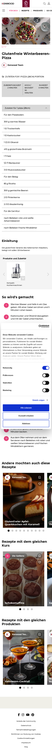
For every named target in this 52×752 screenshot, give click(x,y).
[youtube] (27, 714)
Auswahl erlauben (26, 416)
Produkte (38, 11)
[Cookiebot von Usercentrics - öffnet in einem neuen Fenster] (38, 326)
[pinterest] (32, 714)
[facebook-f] (19, 714)
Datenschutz (26, 725)
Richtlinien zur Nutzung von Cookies (26, 734)
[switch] (45, 375)
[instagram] (23, 714)
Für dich (13, 11)
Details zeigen (39, 400)
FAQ (26, 747)
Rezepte (25, 11)
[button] (26, 108)
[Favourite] (39, 477)
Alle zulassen (26, 408)
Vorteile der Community (26, 721)
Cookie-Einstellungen (26, 738)
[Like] (39, 483)
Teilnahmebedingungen (26, 730)
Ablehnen (26, 424)
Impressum (26, 743)
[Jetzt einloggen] (49, 3)
